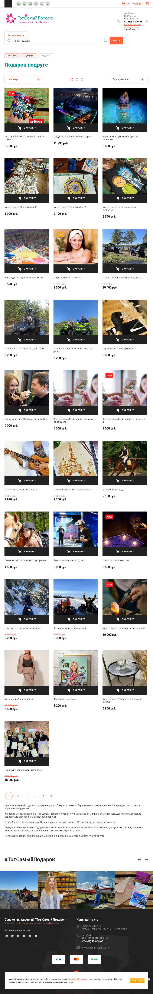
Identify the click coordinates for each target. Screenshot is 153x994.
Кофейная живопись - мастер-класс (72, 489)
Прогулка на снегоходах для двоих (22, 628)
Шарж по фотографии (64, 699)
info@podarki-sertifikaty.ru (95, 947)
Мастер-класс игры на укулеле (20, 489)
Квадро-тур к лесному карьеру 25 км (121, 277)
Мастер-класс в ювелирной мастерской (123, 628)
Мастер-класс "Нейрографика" (69, 207)
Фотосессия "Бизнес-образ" (19, 699)
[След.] (51, 795)
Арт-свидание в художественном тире (24, 277)
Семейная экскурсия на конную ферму (25, 560)
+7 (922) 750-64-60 (133, 22)
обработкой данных (77, 979)
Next (146, 859)
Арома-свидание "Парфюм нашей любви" (25, 419)
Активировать (15, 35)
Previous (139, 859)
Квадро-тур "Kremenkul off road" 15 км (24, 348)
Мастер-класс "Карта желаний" (20, 207)
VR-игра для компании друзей (68, 560)
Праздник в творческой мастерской (23, 770)
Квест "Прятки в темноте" (115, 560)
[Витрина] (71, 79)
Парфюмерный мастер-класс (118, 348)
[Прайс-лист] (81, 79)
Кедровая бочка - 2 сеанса (67, 277)
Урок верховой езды (113, 489)
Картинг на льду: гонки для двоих (70, 628)
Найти (116, 40)
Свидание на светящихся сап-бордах (72, 136)
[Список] (76, 79)
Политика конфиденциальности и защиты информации (31, 923)
